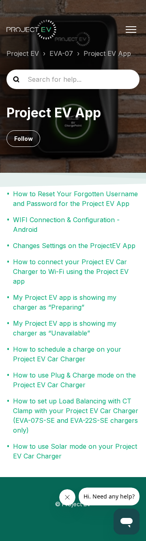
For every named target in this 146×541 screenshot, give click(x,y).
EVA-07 (61, 53)
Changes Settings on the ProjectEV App (74, 246)
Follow (23, 138)
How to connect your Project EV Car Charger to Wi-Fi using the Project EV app (71, 271)
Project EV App (107, 53)
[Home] (31, 29)
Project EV (22, 53)
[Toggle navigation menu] (131, 29)
